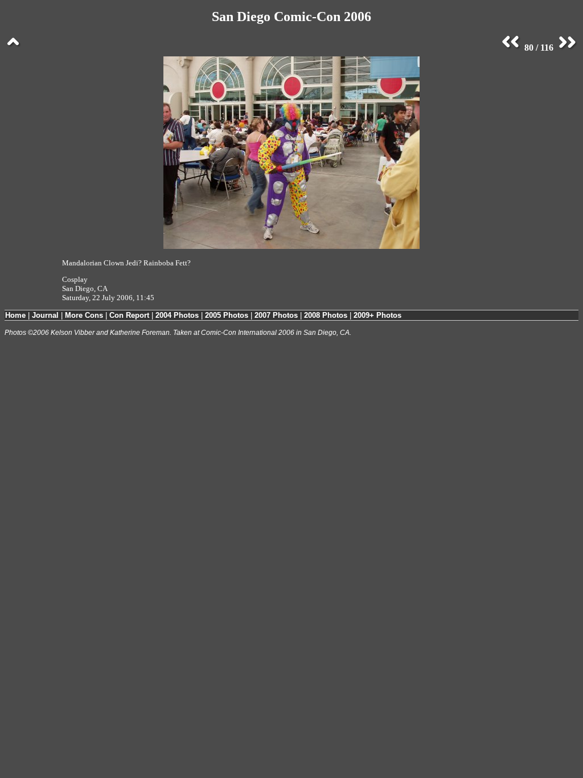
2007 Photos (276, 315)
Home (15, 315)
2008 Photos (325, 315)
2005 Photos (226, 315)
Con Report (129, 315)
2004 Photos (177, 315)
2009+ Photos (377, 315)
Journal (45, 315)
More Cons (84, 315)
